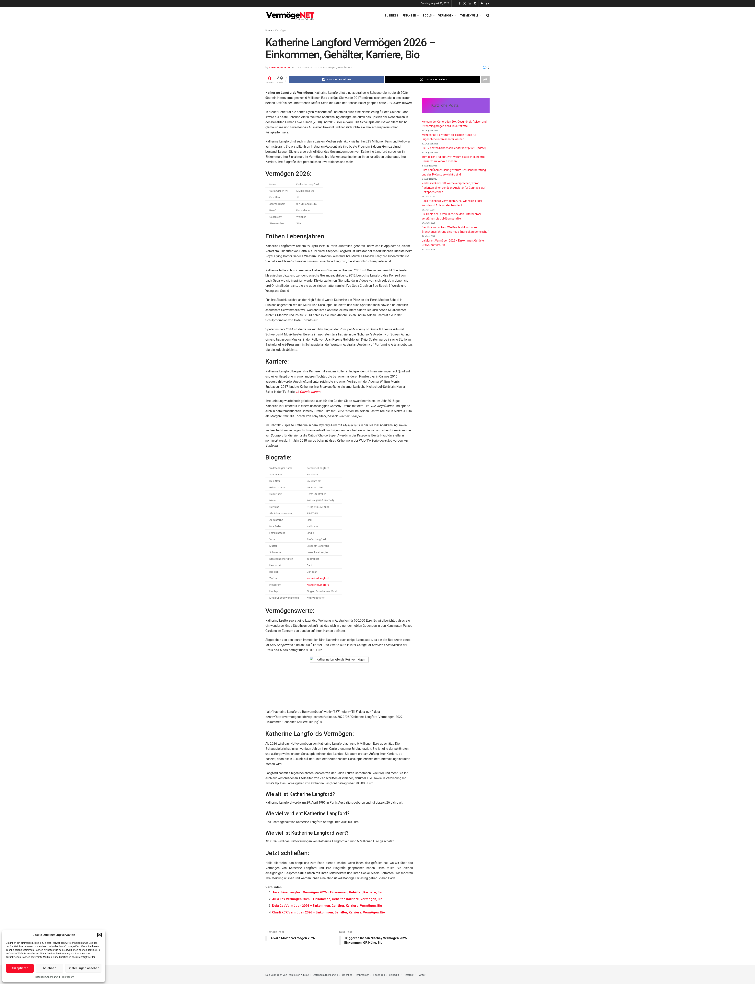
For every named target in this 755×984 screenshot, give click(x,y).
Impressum (68, 977)
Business (391, 15)
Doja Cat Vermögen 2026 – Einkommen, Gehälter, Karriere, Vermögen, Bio (327, 906)
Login (486, 3)
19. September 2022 (307, 67)
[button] (99, 935)
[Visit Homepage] (291, 15)
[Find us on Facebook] (459, 3)
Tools (427, 15)
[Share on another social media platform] (485, 79)
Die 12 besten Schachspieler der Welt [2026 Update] (454, 148)
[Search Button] (488, 15)
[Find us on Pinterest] (475, 3)
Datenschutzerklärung (47, 977)
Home (268, 30)
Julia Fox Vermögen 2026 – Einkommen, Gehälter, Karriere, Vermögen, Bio (327, 899)
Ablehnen (49, 968)
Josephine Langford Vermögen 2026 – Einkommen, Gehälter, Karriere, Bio (327, 892)
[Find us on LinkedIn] (470, 3)
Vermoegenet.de (279, 67)
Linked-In (394, 974)
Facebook (379, 974)
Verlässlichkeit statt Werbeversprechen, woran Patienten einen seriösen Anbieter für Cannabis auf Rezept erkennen (453, 188)
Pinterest (408, 974)
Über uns (347, 974)
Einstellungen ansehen (83, 968)
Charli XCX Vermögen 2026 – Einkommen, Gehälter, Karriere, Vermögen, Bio (328, 912)
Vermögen (445, 15)
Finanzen (409, 15)
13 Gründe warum (308, 392)
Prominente (344, 67)
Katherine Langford (318, 578)
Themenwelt (469, 15)
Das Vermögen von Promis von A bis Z (287, 974)
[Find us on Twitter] (464, 3)
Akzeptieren (19, 968)
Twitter (421, 974)
